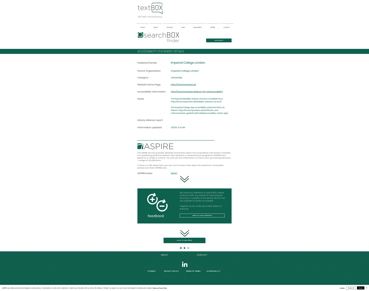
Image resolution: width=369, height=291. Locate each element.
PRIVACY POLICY (171, 271)
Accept (361, 288)
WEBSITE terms (193, 271)
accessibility (213, 271)
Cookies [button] (342, 288)
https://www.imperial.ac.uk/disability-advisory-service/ (196, 101)
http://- (174, 173)
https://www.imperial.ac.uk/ (183, 84)
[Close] (367, 287)
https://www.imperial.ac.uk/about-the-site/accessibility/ (197, 91)
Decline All (351, 288)
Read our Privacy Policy (160, 288)
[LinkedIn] (185, 264)
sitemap (152, 271)
